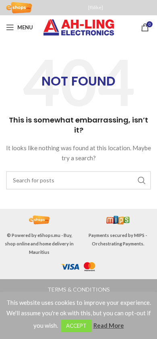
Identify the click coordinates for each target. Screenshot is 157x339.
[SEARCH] (141, 180)
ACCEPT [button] (76, 326)
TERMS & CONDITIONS (79, 289)
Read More (108, 325)
